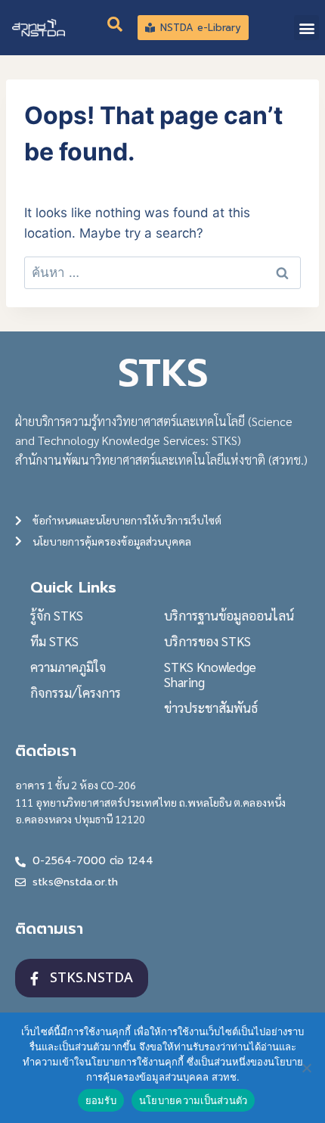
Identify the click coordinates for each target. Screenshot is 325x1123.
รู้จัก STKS (56, 615)
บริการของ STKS (207, 641)
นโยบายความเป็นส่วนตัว (193, 1100)
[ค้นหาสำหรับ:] (162, 272)
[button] (306, 27)
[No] (306, 1067)
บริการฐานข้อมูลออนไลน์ (229, 615)
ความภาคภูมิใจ (68, 666)
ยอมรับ (100, 1100)
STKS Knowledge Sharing (210, 674)
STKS (163, 373)
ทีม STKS (54, 641)
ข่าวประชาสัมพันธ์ (211, 707)
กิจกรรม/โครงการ (75, 692)
